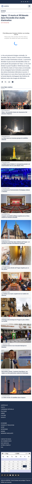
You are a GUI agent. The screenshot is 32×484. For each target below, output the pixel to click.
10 (9, 464)
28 (25, 468)
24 (9, 468)
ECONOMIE (4, 423)
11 (13, 464)
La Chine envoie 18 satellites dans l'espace (13, 397)
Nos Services (5, 443)
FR (29, 1)
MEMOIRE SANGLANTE (7, 433)
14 (25, 464)
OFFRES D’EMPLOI (5, 445)
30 (4, 471)
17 (9, 466)
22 (29, 466)
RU (23, 1)
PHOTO (3, 407)
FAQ (2, 447)
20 (21, 466)
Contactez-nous (6, 439)
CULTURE (3, 415)
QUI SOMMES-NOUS (6, 441)
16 (4, 466)
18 (13, 466)
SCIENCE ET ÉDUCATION (7, 425)
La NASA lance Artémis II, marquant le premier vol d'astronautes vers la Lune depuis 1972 (16, 164)
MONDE (3, 11)
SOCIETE (3, 417)
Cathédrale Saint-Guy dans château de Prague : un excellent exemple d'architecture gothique (16, 242)
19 (17, 466)
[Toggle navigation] (29, 6)
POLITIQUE (4, 411)
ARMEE (3, 413)
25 (13, 468)
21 (25, 466)
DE (27, 1)
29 (29, 468)
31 (9, 471)
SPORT (2, 427)
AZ (21, 1)
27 (21, 468)
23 (4, 468)
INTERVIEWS (4, 429)
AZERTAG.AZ (4, 405)
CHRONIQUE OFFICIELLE (7, 409)
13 (21, 464)
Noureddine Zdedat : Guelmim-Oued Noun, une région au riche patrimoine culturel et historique (15, 372)
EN (25, 1)
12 (17, 464)
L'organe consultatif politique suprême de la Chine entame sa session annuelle (15, 216)
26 (17, 468)
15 (29, 464)
